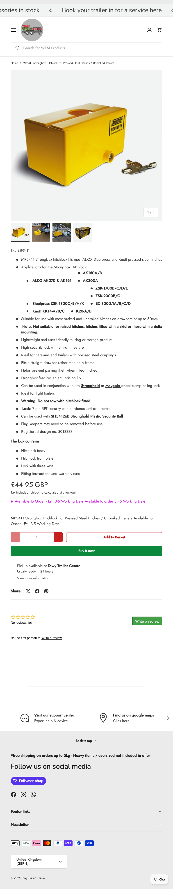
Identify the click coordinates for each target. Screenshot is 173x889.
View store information (33, 578)
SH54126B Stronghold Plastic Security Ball (87, 416)
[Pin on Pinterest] (46, 591)
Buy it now (86, 550)
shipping (37, 492)
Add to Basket (114, 537)
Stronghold (90, 385)
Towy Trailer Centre (33, 878)
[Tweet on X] (28, 591)
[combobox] (86, 48)
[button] (159, 30)
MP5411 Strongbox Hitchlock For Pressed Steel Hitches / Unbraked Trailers (68, 63)
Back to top (84, 740)
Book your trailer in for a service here (94, 10)
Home (14, 63)
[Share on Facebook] (37, 591)
